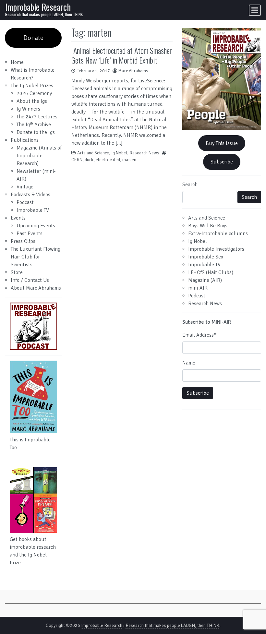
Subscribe (222, 162)
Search (190, 184)
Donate (33, 38)
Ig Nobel (119, 153)
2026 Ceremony (34, 93)
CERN (76, 159)
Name (188, 363)
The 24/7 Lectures (37, 117)
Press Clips (23, 241)
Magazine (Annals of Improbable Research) (39, 156)
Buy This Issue (222, 143)
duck (89, 159)
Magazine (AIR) (205, 280)
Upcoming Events (36, 225)
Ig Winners (28, 109)
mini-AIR (198, 288)
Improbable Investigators (216, 249)
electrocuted (108, 159)
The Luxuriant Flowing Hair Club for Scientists (35, 257)
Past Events (29, 233)
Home (17, 62)
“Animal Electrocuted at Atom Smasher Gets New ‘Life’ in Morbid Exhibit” (121, 55)
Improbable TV (33, 210)
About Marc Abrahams (36, 288)
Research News (144, 153)
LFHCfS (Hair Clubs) (210, 272)
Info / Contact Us (30, 280)
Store (17, 272)
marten (129, 159)
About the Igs (32, 101)
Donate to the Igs (36, 132)
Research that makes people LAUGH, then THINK (172, 625)
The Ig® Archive (34, 124)
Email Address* (199, 335)
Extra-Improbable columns (218, 233)
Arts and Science (93, 153)
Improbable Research (38, 6)
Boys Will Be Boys (207, 225)
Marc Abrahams (133, 71)
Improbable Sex (205, 257)
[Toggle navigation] (255, 10)
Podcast (25, 202)
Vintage (25, 187)
